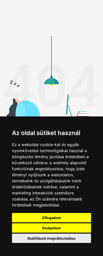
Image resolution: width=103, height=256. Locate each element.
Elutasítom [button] (51, 228)
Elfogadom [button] (51, 218)
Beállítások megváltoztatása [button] (52, 238)
